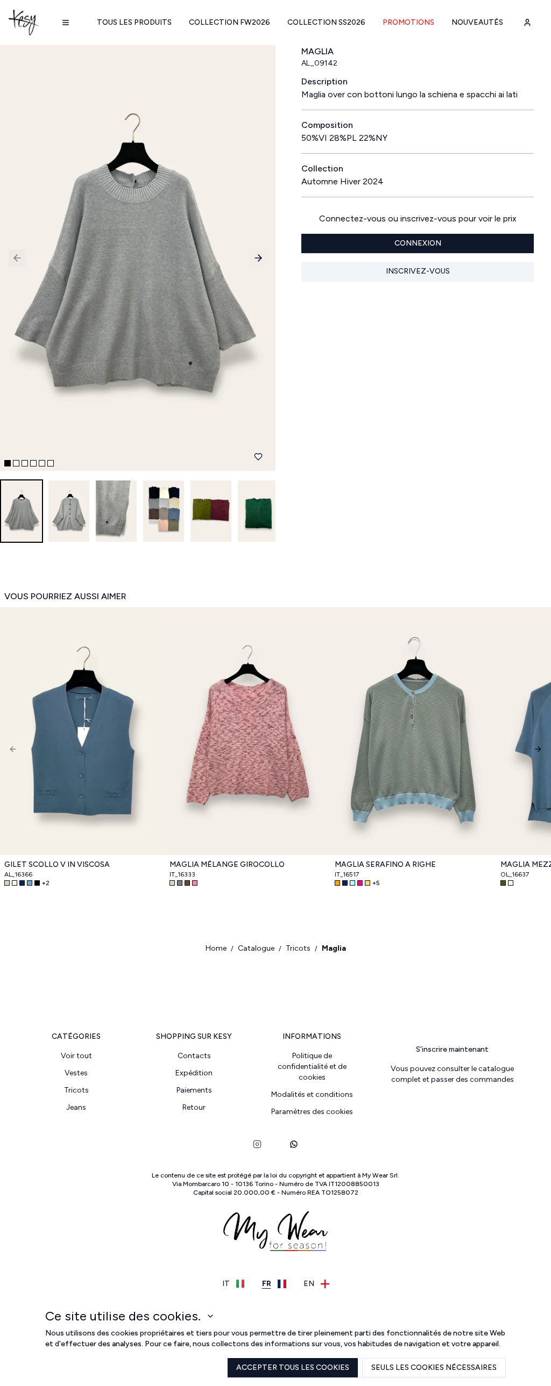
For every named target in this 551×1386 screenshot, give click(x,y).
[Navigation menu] (65, 22)
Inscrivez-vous (418, 271)
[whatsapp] (294, 1144)
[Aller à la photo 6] (50, 463)
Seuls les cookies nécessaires (434, 1367)
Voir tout (76, 1055)
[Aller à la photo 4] (33, 463)
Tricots (298, 948)
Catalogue (256, 948)
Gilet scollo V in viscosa (57, 864)
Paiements (194, 1090)
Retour (194, 1107)
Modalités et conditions (312, 1094)
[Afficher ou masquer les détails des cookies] (210, 1316)
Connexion (417, 243)
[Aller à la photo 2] (16, 463)
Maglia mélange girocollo (227, 864)
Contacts (194, 1055)
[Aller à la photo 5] (42, 463)
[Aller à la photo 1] (7, 463)
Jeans (76, 1107)
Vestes (76, 1073)
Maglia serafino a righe (385, 864)
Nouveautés (477, 22)
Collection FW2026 (229, 22)
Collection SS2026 (326, 22)
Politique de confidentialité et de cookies (312, 1066)
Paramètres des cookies (312, 1111)
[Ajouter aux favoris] (258, 456)
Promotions (408, 22)
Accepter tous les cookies (292, 1367)
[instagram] (257, 1144)
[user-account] (527, 22)
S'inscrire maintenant (452, 1049)
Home (216, 948)
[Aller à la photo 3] (25, 463)
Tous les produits (134, 22)
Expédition (194, 1073)
